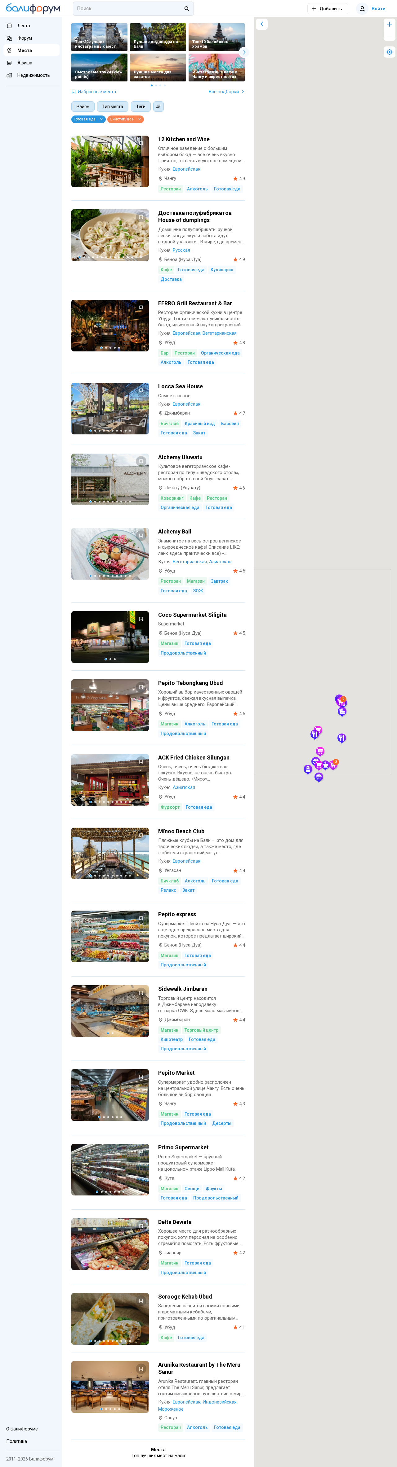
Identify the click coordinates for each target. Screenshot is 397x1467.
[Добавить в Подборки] (141, 143)
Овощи (192, 1188)
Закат (199, 432)
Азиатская (220, 561)
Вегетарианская (220, 333)
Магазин (196, 581)
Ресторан (171, 188)
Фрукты (214, 1188)
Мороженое (171, 1409)
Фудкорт (170, 807)
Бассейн (230, 423)
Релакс (168, 890)
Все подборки (224, 91)
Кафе (166, 269)
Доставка (171, 279)
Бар (164, 352)
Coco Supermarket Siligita (192, 615)
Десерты (221, 1123)
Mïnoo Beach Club (181, 831)
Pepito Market (176, 1072)
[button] (318, 777)
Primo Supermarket (183, 1147)
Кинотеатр (172, 1039)
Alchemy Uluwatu (180, 457)
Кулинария (222, 269)
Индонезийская (220, 1402)
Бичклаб (170, 423)
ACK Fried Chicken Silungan (194, 757)
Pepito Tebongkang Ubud (190, 683)
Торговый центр (201, 1030)
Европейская (186, 169)
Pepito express (177, 914)
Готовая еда (227, 188)
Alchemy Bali (174, 531)
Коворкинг (172, 498)
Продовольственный (183, 653)
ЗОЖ (198, 590)
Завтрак (219, 581)
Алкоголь (197, 188)
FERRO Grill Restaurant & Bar (195, 303)
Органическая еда (220, 352)
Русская (181, 250)
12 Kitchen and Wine (184, 139)
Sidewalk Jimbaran (182, 989)
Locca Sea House (180, 386)
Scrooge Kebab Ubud (185, 1296)
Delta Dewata (175, 1222)
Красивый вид (200, 423)
